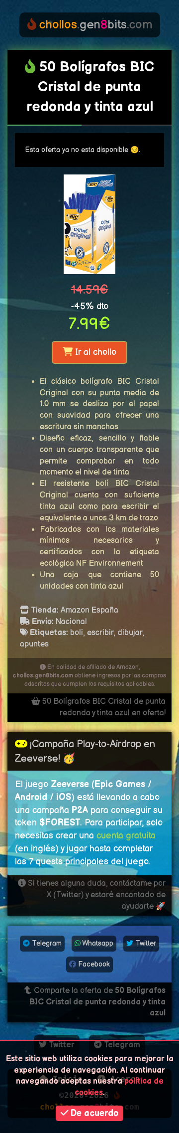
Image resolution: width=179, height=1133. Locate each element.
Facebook (93, 964)
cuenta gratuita (126, 835)
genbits (95, 24)
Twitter (144, 943)
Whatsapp (97, 943)
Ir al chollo (94, 352)
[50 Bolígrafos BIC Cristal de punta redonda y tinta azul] (89, 224)
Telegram (46, 943)
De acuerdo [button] (93, 1113)
